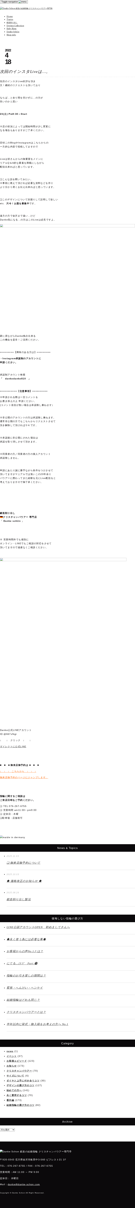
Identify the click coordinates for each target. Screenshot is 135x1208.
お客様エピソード (17, 1061)
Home (10, 16)
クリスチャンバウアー (19, 1070)
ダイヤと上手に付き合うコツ (23, 1080)
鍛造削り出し (12, 22)
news (10, 1051)
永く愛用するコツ (17, 1095)
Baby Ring (11, 28)
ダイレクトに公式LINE (13, 746)
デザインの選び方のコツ (20, 1085)
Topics (10, 19)
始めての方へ (14, 1090)
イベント (12, 1056)
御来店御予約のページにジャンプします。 (24, 777)
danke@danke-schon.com (24, 1184)
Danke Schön (13, 32)
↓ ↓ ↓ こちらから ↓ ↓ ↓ (18, 771)
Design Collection (15, 25)
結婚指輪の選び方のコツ (20, 1105)
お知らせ (12, 1066)
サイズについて (15, 1075)
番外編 (10, 1100)
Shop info (11, 35)
